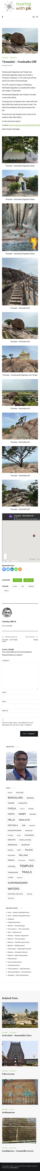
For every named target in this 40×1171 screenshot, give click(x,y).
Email (4, 701)
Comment (6, 660)
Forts (11, 814)
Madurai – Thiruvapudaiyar (16, 939)
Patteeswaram (8, 1074)
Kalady (32, 638)
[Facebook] (4, 569)
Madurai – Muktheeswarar (16, 945)
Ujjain (10, 877)
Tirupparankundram (14, 922)
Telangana (13, 1032)
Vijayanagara (18, 882)
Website (5, 710)
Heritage (5, 57)
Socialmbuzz (14, 1167)
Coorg (31, 809)
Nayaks (10, 850)
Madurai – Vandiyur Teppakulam (18, 935)
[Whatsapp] (16, 569)
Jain (22, 586)
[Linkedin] (12, 569)
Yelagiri (29, 894)
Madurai (11, 840)
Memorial (13, 845)
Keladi (19, 835)
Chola (15, 586)
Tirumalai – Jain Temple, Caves (10, 639)
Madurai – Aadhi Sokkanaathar (18, 955)
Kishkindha (29, 835)
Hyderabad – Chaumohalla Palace (17, 1035)
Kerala (12, 1109)
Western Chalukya (15, 894)
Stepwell (12, 866)
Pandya (11, 860)
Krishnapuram (8, 1112)
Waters (13, 888)
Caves (11, 803)
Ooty (19, 850)
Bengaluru (15, 797)
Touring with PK (7, 65)
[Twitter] (8, 569)
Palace (29, 850)
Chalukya (22, 803)
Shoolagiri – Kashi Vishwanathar (18, 975)
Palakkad (11, 855)
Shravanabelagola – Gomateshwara (19, 972)
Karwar (10, 835)
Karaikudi (28, 830)
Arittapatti (11, 919)
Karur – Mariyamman (14, 932)
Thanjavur (13, 872)
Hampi (22, 814)
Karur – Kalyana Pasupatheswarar (19, 915)
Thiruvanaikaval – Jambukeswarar (19, 968)
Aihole (10, 792)
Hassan (32, 814)
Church (22, 808)
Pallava (23, 855)
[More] (20, 569)
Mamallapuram (25, 840)
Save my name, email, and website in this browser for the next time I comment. (17, 724)
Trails (6, 590)
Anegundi (19, 792)
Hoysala (13, 825)
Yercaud (11, 898)
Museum (25, 845)
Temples (31, 586)
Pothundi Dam (12, 958)
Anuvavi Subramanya (15, 962)
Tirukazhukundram (14, 965)
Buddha (30, 798)
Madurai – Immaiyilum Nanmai (17, 952)
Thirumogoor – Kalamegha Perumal (19, 949)
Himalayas (24, 820)
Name (4, 692)
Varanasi (19, 877)
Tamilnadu (13, 57)
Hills (11, 819)
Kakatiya (32, 825)
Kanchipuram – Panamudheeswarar (18, 1151)
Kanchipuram (14, 830)
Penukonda (21, 860)
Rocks (32, 860)
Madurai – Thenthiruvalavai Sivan (18, 942)
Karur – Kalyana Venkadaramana (18, 912)
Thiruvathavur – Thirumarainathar (19, 929)
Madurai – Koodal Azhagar (16, 925)
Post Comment (29, 734)
